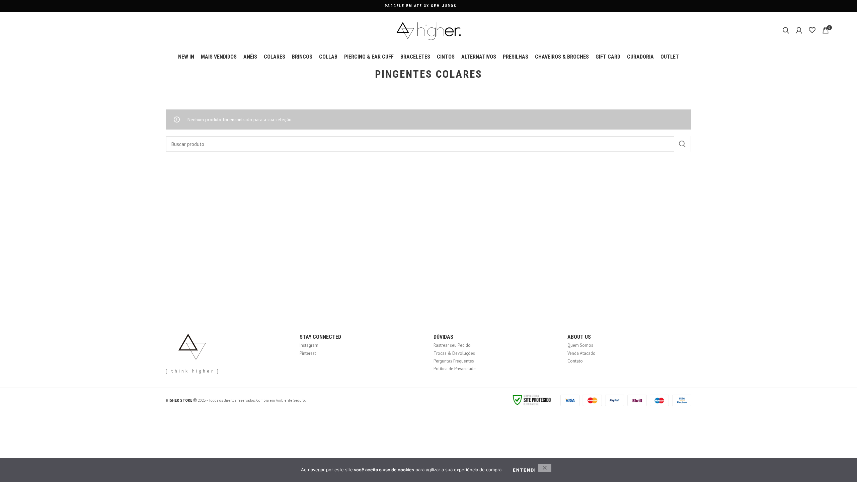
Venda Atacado (581, 353)
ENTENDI (524, 470)
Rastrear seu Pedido (452, 345)
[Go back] (366, 74)
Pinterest (308, 353)
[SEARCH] (682, 144)
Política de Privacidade (455, 369)
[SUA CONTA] (798, 30)
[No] (544, 468)
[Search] (785, 30)
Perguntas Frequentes (454, 361)
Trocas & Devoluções (454, 353)
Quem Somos (580, 345)
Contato (575, 361)
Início (170, 104)
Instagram (309, 345)
